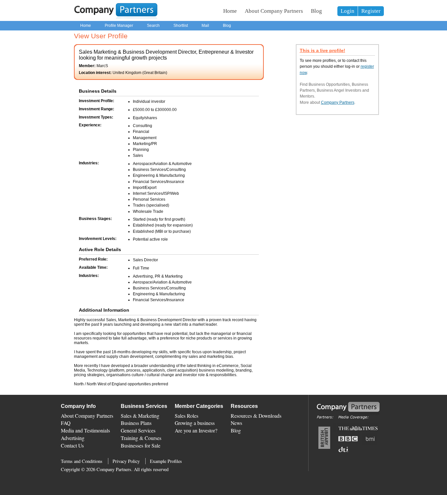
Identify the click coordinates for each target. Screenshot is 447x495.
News (236, 422)
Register (371, 11)
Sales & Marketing (140, 415)
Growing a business (195, 422)
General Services (138, 430)
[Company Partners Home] (115, 18)
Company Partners (337, 102)
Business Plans (136, 422)
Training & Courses (141, 437)
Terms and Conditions (81, 461)
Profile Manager (119, 25)
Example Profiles (166, 461)
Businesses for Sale (140, 445)
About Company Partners (274, 11)
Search (153, 25)
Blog (316, 11)
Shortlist (180, 25)
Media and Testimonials (85, 430)
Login (347, 11)
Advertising (72, 437)
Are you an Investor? (196, 430)
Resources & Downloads (256, 415)
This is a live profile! (322, 50)
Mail (205, 25)
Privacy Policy (126, 461)
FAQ (65, 422)
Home (230, 11)
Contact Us (72, 445)
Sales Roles (186, 415)
